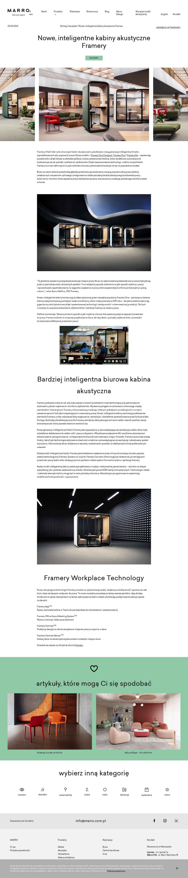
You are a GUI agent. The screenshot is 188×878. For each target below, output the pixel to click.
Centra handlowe (111, 851)
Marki (44, 12)
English (164, 15)
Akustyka (62, 851)
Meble (61, 847)
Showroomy (92, 12)
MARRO (14, 840)
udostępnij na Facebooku (168, 28)
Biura (105, 847)
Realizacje (75, 12)
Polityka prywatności (20, 851)
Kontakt (176, 15)
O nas (13, 847)
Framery (79, 645)
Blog (107, 12)
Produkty (62, 840)
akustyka (73, 26)
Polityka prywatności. (116, 871)
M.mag (63, 26)
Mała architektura (66, 858)
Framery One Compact (101, 156)
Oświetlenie (63, 854)
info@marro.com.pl (91, 821)
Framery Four (119, 156)
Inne (105, 854)
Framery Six (132, 156)
